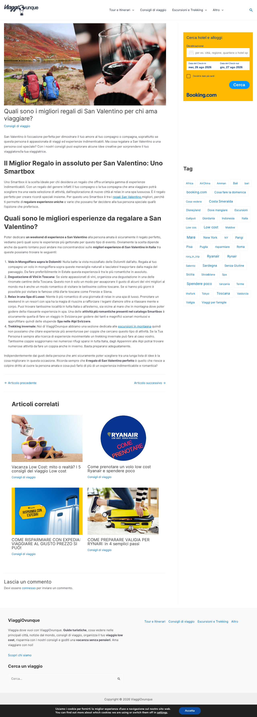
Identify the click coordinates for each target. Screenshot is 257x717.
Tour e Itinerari (119, 10)
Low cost (211, 227)
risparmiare (222, 246)
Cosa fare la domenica (230, 192)
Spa (224, 274)
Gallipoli (191, 218)
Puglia (204, 246)
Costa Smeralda (221, 201)
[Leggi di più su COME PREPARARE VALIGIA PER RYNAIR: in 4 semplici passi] (123, 511)
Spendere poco (199, 284)
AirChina (205, 183)
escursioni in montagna (134, 326)
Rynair (232, 256)
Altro (216, 10)
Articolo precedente (20, 382)
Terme (240, 284)
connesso (29, 588)
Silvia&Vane (208, 274)
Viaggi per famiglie (214, 302)
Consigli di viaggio (153, 10)
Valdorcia (242, 293)
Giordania (208, 218)
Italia (245, 218)
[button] (132, 10)
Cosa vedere (194, 201)
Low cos (191, 227)
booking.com (197, 192)
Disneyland (193, 210)
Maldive (230, 227)
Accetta (190, 711)
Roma (241, 247)
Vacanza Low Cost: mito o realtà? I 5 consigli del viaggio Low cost (46, 469)
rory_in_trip (193, 256)
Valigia (190, 302)
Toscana (223, 293)
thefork (190, 293)
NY (226, 237)
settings (162, 712)
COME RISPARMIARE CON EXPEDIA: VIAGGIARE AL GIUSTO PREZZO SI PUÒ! (46, 543)
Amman (221, 183)
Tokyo (205, 293)
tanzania (224, 284)
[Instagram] (241, 9)
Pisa (189, 247)
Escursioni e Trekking (187, 10)
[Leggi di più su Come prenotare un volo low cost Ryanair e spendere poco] (123, 438)
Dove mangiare (217, 210)
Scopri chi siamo (20, 655)
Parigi (239, 237)
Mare (191, 237)
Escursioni (241, 210)
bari (247, 183)
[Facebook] (231, 9)
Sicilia (190, 274)
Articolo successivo (150, 382)
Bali (235, 183)
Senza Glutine (234, 265)
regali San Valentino (127, 197)
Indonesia (228, 218)
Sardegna (210, 265)
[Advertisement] (218, 133)
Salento (190, 265)
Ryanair (213, 256)
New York (210, 237)
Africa (189, 183)
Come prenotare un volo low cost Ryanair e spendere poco (119, 468)
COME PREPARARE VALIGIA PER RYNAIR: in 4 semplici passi (119, 541)
